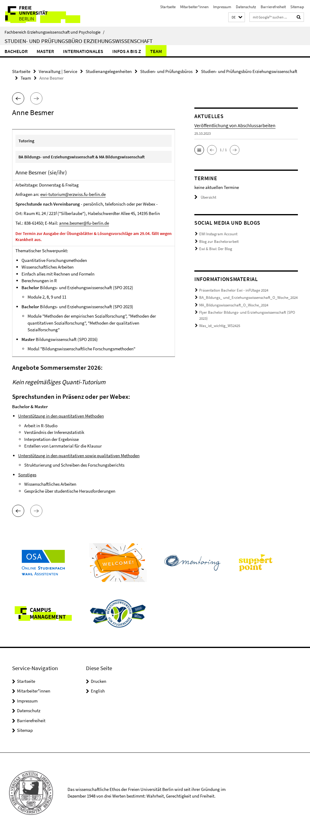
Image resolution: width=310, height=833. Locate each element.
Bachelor (16, 51)
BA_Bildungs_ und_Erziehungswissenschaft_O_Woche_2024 (248, 297)
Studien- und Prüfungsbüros (166, 71)
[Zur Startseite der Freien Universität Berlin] (40, 13)
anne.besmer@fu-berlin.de (84, 223)
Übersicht (208, 197)
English (98, 691)
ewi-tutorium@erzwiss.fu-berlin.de (73, 194)
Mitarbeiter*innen (194, 6)
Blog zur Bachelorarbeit (219, 241)
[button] (236, 17)
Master (45, 51)
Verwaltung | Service (58, 71)
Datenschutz (246, 6)
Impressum (222, 6)
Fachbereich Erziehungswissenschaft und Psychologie (54, 32)
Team (156, 51)
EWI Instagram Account (218, 233)
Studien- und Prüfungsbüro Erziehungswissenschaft (79, 41)
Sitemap (297, 6)
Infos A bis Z (126, 51)
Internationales (83, 51)
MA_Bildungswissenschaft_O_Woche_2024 (233, 305)
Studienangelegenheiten (109, 71)
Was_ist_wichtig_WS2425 (219, 325)
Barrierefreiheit (273, 6)
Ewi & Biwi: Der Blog (215, 248)
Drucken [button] (98, 681)
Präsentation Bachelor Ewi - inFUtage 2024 (233, 290)
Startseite (168, 6)
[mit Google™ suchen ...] (299, 17)
